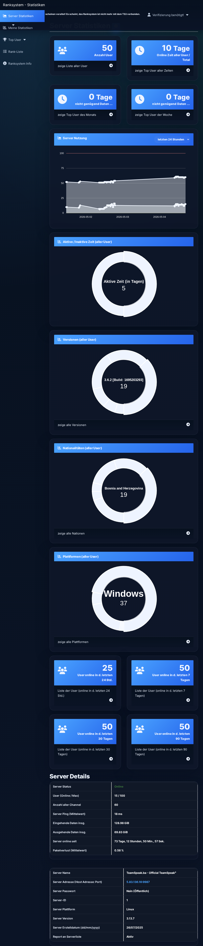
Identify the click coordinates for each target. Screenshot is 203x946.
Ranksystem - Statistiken (24, 5)
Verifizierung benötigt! (168, 15)
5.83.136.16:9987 (138, 882)
